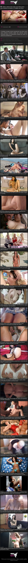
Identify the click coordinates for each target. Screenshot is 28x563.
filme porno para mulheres (15, 40)
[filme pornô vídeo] (14, 2)
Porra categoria (6, 38)
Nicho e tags (5, 40)
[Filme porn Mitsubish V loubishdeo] (14, 557)
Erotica (12, 38)
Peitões (16, 38)
